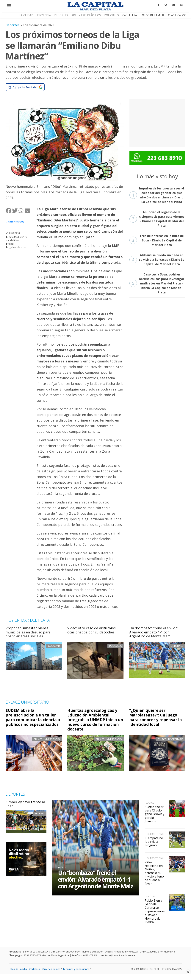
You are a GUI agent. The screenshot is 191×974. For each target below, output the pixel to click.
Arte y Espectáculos (86, 15)
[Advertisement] (157, 122)
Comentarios (15, 222)
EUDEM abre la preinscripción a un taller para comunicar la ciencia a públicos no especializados (33, 717)
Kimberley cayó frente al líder (25, 804)
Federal (40, 813)
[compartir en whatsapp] (21, 210)
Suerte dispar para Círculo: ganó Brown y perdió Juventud (154, 814)
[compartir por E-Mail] (28, 210)
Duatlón (150, 896)
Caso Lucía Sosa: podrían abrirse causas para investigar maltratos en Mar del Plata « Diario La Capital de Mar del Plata (158, 283)
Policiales (111, 15)
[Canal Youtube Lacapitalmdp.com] (173, 5)
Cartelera (129, 15)
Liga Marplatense (17, 247)
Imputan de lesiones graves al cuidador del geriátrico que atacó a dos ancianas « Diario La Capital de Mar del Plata (158, 195)
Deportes (61, 15)
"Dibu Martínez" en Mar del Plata (16, 238)
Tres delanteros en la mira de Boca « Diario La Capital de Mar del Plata (158, 240)
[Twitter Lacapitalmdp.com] (166, 5)
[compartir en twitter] (15, 210)
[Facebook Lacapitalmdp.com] (158, 5)
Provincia (44, 15)
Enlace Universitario (47, 739)
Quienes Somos (51, 969)
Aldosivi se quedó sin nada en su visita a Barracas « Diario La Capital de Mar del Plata (158, 259)
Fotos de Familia (152, 15)
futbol (11, 243)
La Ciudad (26, 15)
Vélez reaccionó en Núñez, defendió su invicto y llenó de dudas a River (154, 873)
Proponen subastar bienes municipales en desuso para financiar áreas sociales (28, 632)
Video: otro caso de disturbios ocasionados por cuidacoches (91, 630)
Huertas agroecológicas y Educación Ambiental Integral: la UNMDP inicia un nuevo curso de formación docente (95, 720)
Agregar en (25, 87)
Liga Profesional (155, 834)
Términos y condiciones (76, 969)
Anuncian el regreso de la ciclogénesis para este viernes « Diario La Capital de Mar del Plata (158, 219)
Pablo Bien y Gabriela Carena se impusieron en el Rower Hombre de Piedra (155, 911)
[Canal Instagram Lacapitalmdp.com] (181, 5)
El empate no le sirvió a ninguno (154, 841)
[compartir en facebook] (9, 210)
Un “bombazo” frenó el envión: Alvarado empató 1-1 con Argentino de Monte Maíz (153, 632)
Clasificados (177, 15)
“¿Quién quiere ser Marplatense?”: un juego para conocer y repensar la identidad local (155, 717)
